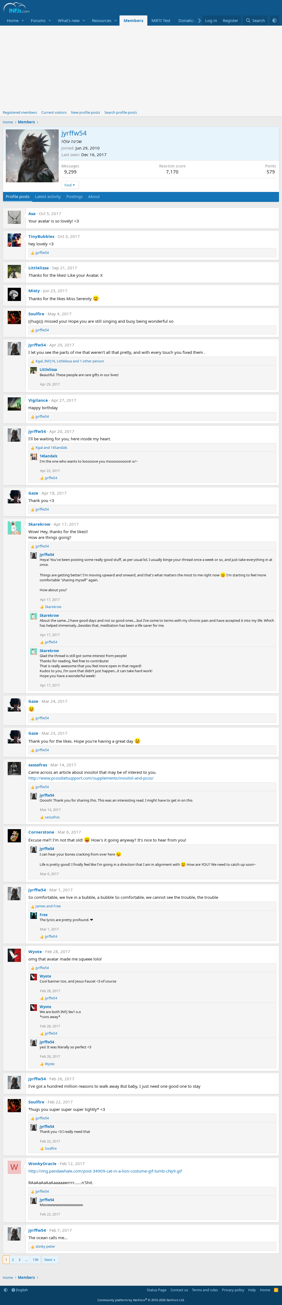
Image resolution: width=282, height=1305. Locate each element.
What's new (69, 20)
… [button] (26, 1259)
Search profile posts (120, 112)
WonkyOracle (42, 1163)
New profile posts (85, 112)
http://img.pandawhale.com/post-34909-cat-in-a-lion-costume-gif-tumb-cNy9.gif (105, 1171)
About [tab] (94, 196)
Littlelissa (38, 267)
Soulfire (36, 313)
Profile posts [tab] (17, 196)
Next (48, 1259)
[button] (23, 20)
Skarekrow (39, 524)
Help (252, 1289)
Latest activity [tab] (48, 196)
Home (12, 20)
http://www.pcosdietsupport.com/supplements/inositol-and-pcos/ (91, 778)
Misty (34, 290)
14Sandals (48, 456)
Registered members (20, 112)
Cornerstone (41, 832)
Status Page (156, 1289)
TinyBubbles (41, 236)
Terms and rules (205, 1289)
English (21, 1289)
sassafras (37, 764)
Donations (188, 20)
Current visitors (54, 112)
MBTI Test (160, 20)
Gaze (33, 493)
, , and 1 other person (70, 361)
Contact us (179, 1289)
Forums (38, 20)
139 (35, 1259)
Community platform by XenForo (141, 1300)
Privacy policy (233, 1289)
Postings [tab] (74, 196)
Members (133, 20)
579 (271, 172)
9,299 (70, 172)
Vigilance (38, 400)
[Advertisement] (141, 66)
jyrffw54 (37, 345)
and (51, 447)
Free (44, 914)
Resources (101, 20)
